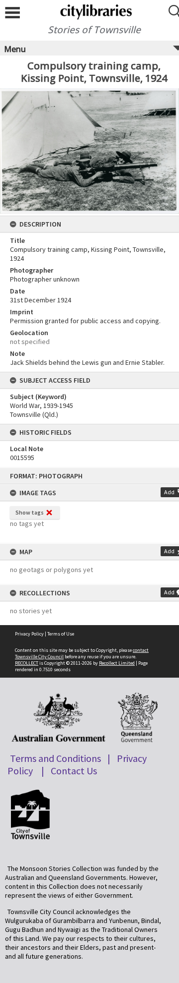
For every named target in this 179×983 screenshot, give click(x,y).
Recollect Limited (117, 663)
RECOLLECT (26, 663)
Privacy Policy (29, 634)
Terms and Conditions (55, 758)
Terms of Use (60, 634)
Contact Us (74, 770)
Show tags (29, 512)
